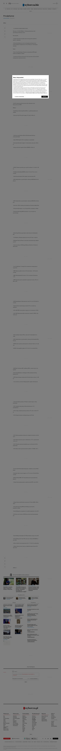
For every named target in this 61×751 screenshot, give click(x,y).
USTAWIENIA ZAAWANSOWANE (19, 96)
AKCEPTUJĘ (44, 96)
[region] (30, 86)
